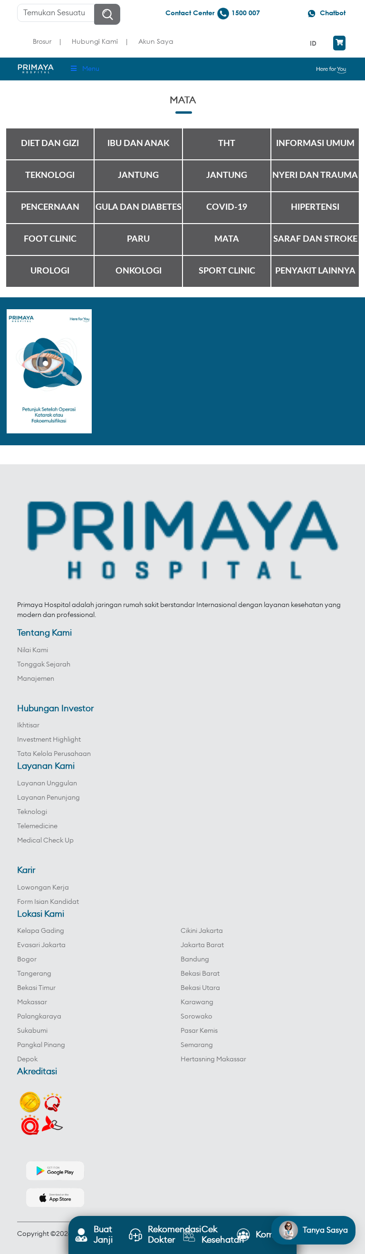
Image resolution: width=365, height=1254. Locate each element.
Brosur (42, 41)
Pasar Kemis (199, 1031)
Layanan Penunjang (48, 797)
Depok (27, 1059)
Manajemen (35, 679)
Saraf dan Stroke (315, 239)
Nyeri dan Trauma (315, 175)
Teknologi (50, 175)
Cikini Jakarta (202, 931)
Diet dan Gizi (50, 143)
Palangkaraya (39, 1016)
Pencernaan (50, 207)
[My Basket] (339, 43)
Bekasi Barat (200, 973)
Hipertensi (315, 207)
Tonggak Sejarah (43, 664)
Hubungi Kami (95, 41)
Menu (90, 69)
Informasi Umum (315, 143)
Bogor (27, 959)
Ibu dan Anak (138, 143)
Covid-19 (226, 207)
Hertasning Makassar (213, 1059)
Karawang (197, 1002)
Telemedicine (37, 826)
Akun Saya (155, 41)
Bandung (195, 959)
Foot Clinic (50, 239)
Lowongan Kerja (43, 887)
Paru (138, 239)
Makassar (32, 1002)
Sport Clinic (227, 271)
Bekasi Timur (36, 988)
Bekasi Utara (200, 988)
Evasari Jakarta (41, 945)
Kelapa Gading (40, 931)
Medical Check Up (45, 840)
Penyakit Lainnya (315, 271)
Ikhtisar (28, 725)
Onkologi (138, 271)
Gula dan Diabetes (139, 207)
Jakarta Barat (202, 945)
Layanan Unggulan (47, 783)
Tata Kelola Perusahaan (54, 754)
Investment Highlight (49, 739)
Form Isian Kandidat (48, 902)
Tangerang (34, 973)
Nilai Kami (32, 650)
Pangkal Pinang (41, 1045)
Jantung (138, 175)
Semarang (197, 1045)
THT (226, 143)
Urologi (49, 271)
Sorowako (196, 1016)
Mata (226, 239)
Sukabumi (32, 1031)
